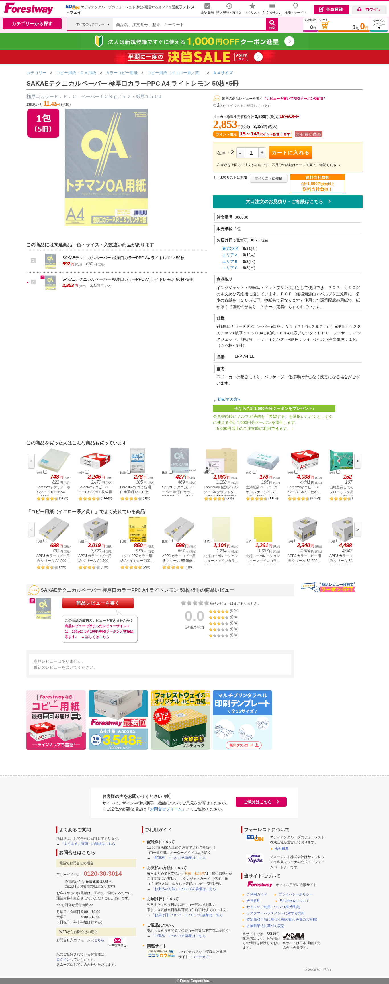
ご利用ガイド (257, 894)
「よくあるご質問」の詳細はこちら (88, 844)
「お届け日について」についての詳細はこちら (187, 915)
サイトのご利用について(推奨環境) (273, 907)
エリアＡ (230, 255)
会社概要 (282, 849)
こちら (99, 940)
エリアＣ (230, 267)
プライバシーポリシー (296, 894)
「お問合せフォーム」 (166, 809)
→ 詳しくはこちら (95, 637)
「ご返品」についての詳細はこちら (178, 936)
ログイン (63, 959)
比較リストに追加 (233, 178)
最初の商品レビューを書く (242, 99)
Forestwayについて (294, 901)
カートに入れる (291, 152)
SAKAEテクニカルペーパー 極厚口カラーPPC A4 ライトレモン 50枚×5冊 (127, 279)
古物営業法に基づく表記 (265, 926)
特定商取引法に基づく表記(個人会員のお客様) (282, 920)
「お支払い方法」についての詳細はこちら (183, 889)
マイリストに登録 (268, 178)
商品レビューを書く (98, 603)
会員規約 (253, 901)
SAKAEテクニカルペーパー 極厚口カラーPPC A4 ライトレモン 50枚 (123, 257)
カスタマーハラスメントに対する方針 (276, 913)
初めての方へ (229, 399)
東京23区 (230, 248)
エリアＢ (230, 261)
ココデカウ (200, 957)
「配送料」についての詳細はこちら (178, 858)
